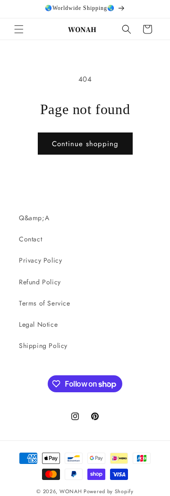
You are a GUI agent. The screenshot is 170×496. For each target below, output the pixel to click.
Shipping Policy (43, 345)
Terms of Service (44, 303)
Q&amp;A (34, 218)
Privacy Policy (40, 260)
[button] (18, 29)
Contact (30, 239)
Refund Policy (40, 282)
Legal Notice (38, 324)
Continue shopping (85, 144)
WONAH (71, 491)
